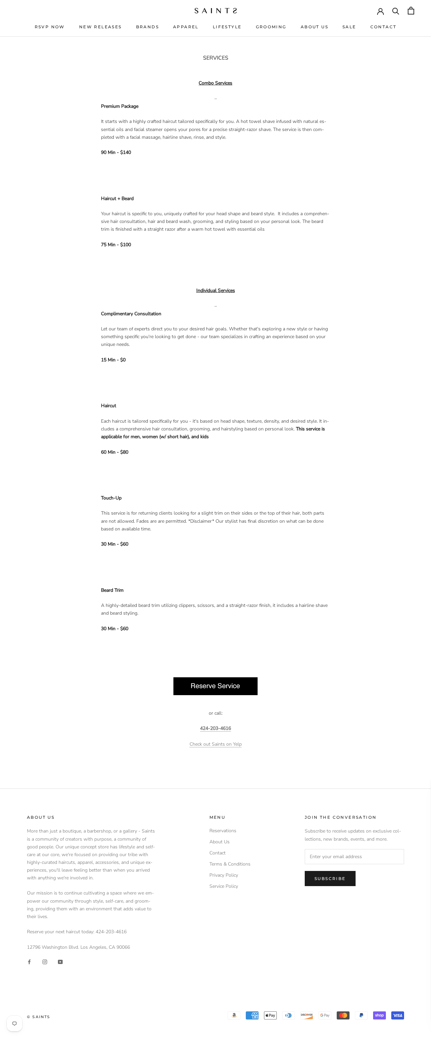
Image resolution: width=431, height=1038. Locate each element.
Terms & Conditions (230, 864)
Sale (349, 26)
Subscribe (330, 878)
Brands (147, 26)
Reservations (222, 831)
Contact (383, 26)
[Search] (395, 10)
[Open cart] (411, 10)
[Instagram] (44, 962)
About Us (314, 26)
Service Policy (223, 886)
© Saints (39, 1016)
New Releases (100, 26)
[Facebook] (29, 962)
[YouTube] (60, 962)
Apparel (186, 26)
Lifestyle (227, 26)
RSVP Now (50, 26)
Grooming (271, 26)
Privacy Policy (223, 875)
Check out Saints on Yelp (216, 744)
